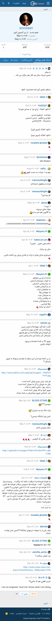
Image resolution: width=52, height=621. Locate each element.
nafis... (43, 168)
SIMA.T (43, 97)
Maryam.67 (41, 231)
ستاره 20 (43, 563)
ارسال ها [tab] (14, 60)
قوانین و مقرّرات (34, 613)
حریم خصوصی (21, 613)
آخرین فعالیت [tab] (26, 60)
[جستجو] (3, 3)
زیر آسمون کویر (20, 32)
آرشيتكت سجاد (40, 478)
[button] (48, 3)
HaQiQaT (42, 105)
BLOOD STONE (39, 400)
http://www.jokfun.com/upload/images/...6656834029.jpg (26, 374)
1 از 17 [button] (34, 593)
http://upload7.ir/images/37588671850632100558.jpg (26, 452)
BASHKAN (42, 157)
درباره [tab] (6, 60)
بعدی (25, 594)
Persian (44, 609)
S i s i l (44, 435)
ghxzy (44, 203)
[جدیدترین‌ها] (8, 3)
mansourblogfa (39, 180)
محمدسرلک (42, 369)
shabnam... (41, 220)
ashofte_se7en (39, 552)
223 (47, 48)
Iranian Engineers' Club (36, 618)
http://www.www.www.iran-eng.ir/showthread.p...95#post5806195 (32, 569)
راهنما (12, 613)
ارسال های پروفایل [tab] (43, 60)
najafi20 (43, 314)
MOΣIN (43, 526)
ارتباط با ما (46, 613)
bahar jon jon (40, 240)
